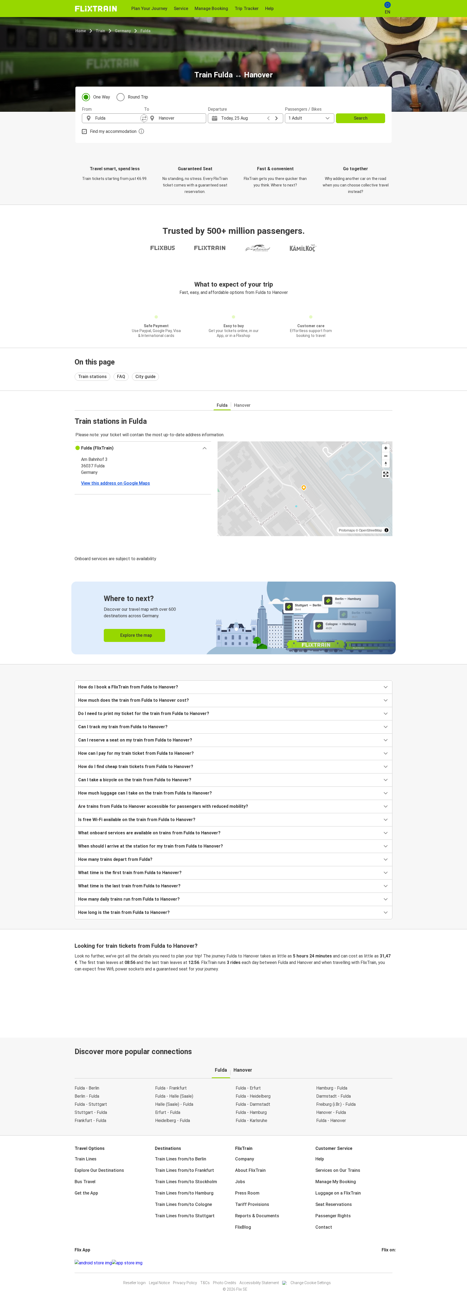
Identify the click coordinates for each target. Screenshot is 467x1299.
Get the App (86, 1193)
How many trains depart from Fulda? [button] (115, 859)
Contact (323, 1227)
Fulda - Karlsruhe (251, 1120)
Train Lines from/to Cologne (183, 1204)
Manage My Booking (335, 1181)
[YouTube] (385, 1262)
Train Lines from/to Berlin (180, 1159)
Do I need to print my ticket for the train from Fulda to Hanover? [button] (143, 713)
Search (361, 118)
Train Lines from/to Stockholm (186, 1181)
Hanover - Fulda (331, 1112)
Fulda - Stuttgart (91, 1104)
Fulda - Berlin (87, 1088)
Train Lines (85, 1159)
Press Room (247, 1193)
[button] (143, 448)
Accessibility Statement (259, 1283)
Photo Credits (224, 1283)
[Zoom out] (386, 456)
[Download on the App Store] (127, 1263)
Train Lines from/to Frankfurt (184, 1170)
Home (80, 31)
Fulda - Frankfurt (171, 1088)
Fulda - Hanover (331, 1120)
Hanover (242, 405)
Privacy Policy (185, 1283)
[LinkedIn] (387, 1262)
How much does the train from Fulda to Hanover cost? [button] (133, 700)
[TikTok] (390, 1262)
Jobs (240, 1181)
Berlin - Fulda (87, 1096)
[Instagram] (384, 1262)
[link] (233, 618)
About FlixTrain (250, 1170)
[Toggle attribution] (386, 530)
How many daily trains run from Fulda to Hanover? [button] (129, 899)
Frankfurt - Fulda (90, 1120)
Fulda (146, 31)
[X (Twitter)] (389, 1262)
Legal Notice (159, 1283)
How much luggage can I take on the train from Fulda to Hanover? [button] (145, 793)
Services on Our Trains (337, 1170)
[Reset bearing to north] (386, 464)
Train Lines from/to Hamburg (184, 1193)
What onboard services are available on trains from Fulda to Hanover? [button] (149, 832)
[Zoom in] (386, 448)
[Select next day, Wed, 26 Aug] (276, 118)
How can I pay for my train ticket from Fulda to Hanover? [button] (136, 753)
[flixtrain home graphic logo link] (96, 9)
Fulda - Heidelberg (253, 1096)
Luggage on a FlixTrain (338, 1193)
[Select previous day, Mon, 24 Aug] (268, 118)
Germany (123, 31)
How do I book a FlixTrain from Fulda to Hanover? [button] (128, 687)
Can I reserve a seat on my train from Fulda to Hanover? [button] (135, 740)
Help (319, 1159)
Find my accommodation (113, 131)
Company (244, 1159)
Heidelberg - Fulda (172, 1120)
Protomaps (347, 530)
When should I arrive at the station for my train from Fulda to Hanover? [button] (150, 846)
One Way (101, 97)
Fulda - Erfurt (248, 1088)
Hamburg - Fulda (331, 1088)
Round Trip (138, 97)
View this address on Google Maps (115, 483)
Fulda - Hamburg (251, 1112)
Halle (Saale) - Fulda (174, 1104)
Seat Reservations (333, 1204)
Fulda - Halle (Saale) (174, 1096)
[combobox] (118, 118)
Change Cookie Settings (311, 1283)
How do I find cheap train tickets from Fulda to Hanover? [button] (135, 766)
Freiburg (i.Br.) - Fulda (336, 1104)
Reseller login (134, 1283)
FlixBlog (243, 1227)
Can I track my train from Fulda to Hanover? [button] (123, 726)
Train (100, 31)
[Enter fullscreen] (386, 474)
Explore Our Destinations (99, 1170)
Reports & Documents (257, 1215)
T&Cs (205, 1283)
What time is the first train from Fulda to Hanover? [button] (130, 872)
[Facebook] (382, 1262)
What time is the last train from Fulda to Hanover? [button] (129, 885)
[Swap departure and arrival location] (144, 118)
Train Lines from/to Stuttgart (185, 1215)
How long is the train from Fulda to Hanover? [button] (124, 912)
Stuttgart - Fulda (91, 1112)
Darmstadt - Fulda (333, 1096)
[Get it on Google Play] (93, 1263)
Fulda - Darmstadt (253, 1104)
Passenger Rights (333, 1215)
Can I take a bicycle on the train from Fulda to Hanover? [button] (134, 779)
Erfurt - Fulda (167, 1112)
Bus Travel (85, 1181)
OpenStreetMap (370, 530)
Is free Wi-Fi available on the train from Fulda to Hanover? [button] (136, 819)
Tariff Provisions (252, 1204)
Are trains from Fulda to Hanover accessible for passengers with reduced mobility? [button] (163, 806)
